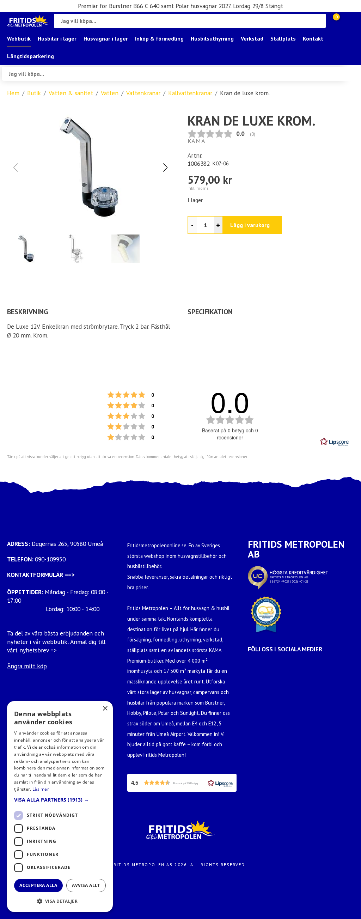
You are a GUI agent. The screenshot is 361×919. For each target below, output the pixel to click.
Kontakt (313, 38)
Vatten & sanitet (71, 93)
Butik (34, 93)
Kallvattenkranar (190, 93)
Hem (13, 93)
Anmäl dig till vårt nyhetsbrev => (56, 646)
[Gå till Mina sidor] (347, 21)
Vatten (109, 93)
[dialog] (60, 806)
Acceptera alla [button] (38, 885)
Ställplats (283, 38)
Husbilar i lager (57, 38)
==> (70, 575)
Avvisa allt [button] (86, 885)
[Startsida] (28, 21)
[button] (165, 167)
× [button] (105, 708)
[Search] (319, 21)
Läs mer (40, 789)
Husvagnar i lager (106, 38)
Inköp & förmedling (159, 38)
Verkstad (252, 38)
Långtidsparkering (30, 56)
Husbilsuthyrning (212, 38)
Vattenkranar (143, 93)
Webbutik (19, 38)
